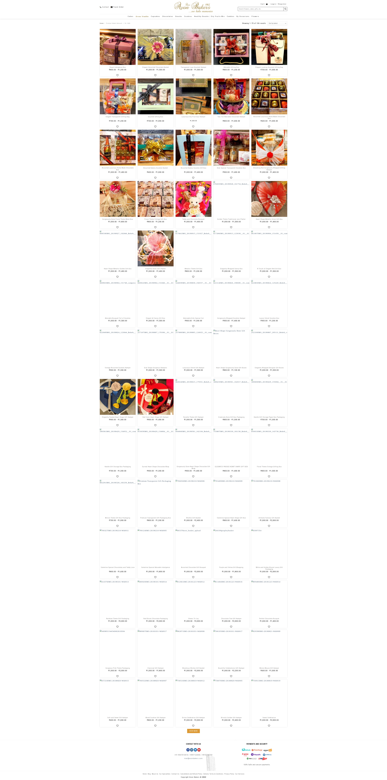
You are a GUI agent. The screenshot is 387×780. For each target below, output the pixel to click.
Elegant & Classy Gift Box (155, 318)
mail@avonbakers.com (193, 758)
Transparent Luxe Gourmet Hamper (193, 67)
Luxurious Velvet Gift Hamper (193, 368)
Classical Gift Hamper (156, 668)
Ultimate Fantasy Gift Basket (269, 518)
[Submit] (285, 9)
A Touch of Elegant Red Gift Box (269, 268)
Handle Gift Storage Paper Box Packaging (269, 417)
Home (102, 23)
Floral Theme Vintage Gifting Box (269, 466)
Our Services (239, 774)
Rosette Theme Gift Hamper (193, 417)
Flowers (255, 16)
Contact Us (175, 774)
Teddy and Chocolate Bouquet (193, 219)
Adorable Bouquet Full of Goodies (118, 318)
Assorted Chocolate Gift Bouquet (193, 567)
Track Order (118, 7)
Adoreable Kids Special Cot (193, 318)
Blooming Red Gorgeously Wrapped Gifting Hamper (269, 168)
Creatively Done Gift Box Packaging (231, 417)
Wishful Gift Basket (193, 518)
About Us (155, 774)
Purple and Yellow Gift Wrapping (231, 567)
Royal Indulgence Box (118, 67)
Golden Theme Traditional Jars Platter (231, 219)
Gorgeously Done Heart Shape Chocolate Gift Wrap (193, 467)
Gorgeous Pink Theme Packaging (118, 668)
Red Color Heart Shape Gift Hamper (156, 417)
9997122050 (195, 755)
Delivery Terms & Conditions (213, 774)
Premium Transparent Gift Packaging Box (155, 518)
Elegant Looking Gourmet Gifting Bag (269, 67)
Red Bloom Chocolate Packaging (156, 618)
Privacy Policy (229, 774)
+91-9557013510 (181, 755)
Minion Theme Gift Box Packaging (117, 518)
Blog (149, 774)
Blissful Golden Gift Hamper (231, 717)
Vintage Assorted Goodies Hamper (118, 368)
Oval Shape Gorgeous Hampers (155, 368)
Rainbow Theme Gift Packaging (117, 618)
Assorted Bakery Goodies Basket (155, 168)
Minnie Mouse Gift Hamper (269, 668)
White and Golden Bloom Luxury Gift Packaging (269, 568)
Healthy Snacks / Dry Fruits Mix (209, 16)
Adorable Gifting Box (231, 67)
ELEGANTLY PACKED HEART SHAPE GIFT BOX (231, 466)
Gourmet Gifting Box (155, 117)
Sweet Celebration (269, 717)
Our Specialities (164, 774)
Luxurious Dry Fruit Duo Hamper (193, 117)
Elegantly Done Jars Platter (155, 268)
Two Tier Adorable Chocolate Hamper (231, 117)
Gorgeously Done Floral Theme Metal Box (117, 219)
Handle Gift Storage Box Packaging (118, 466)
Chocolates (167, 16)
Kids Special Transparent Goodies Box (231, 168)
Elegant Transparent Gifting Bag (118, 117)
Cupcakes (155, 16)
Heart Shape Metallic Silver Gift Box (269, 219)
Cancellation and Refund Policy (191, 774)
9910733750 (207, 755)
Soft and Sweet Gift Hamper (117, 717)
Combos (230, 16)
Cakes (130, 16)
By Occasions (243, 16)
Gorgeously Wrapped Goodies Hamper (231, 318)
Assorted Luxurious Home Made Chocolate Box (269, 117)
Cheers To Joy (193, 618)
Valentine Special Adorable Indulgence (155, 567)
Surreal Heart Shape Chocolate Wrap (155, 466)
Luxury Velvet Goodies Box (269, 318)
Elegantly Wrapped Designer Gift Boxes (269, 368)
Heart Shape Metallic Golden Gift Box (118, 268)
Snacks (178, 16)
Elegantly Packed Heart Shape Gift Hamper (117, 417)
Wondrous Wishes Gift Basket (193, 668)
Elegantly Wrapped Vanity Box (231, 268)
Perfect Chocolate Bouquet (269, 618)
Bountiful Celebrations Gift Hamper (231, 668)
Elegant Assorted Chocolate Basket (155, 67)
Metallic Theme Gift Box (193, 268)
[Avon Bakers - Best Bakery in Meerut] (193, 7)
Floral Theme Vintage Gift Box (155, 219)
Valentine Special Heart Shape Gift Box (231, 518)
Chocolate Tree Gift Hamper (231, 618)
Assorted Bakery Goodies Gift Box (193, 168)
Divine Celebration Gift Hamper (193, 717)
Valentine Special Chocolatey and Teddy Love (118, 567)
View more (193, 731)
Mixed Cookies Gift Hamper (156, 717)
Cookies (188, 16)
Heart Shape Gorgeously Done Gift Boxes (231, 368)
